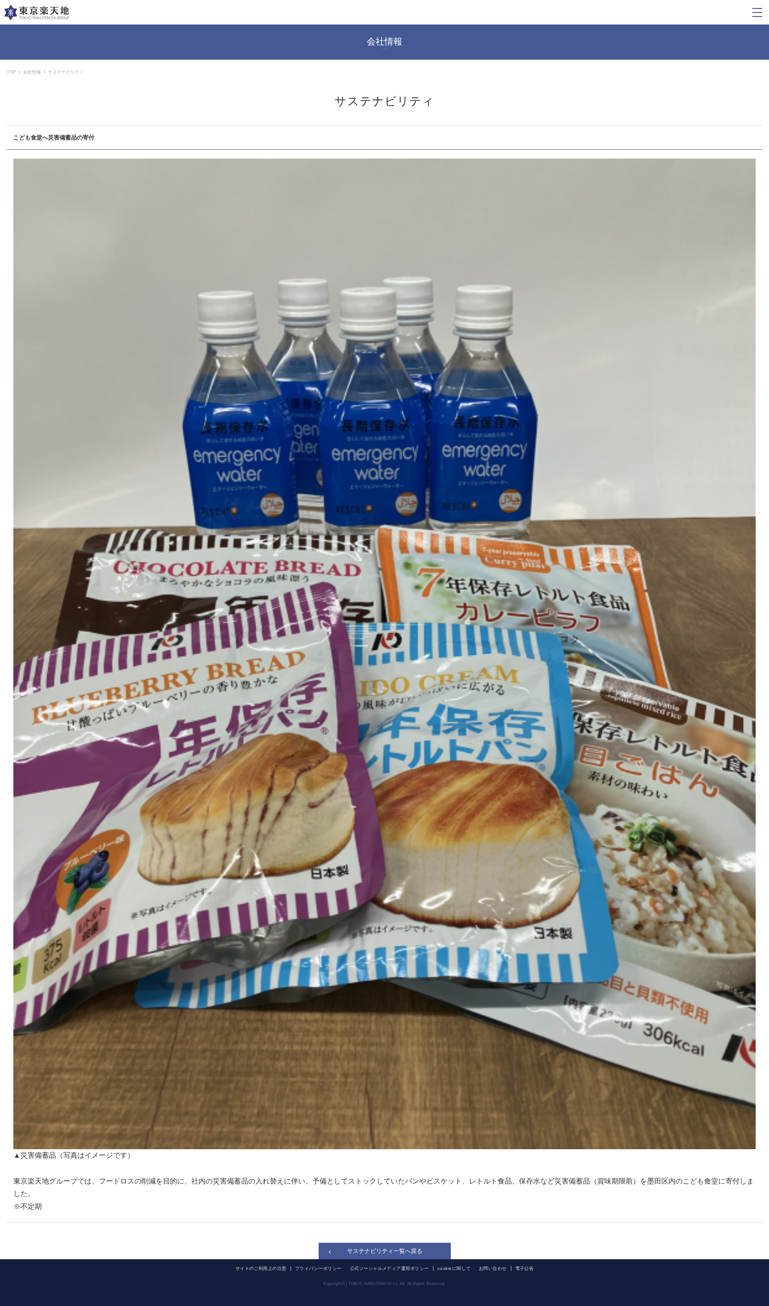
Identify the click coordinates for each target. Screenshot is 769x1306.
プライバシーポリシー (318, 1268)
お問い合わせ (493, 1268)
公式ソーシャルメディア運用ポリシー (389, 1268)
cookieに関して (454, 1268)
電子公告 (524, 1268)
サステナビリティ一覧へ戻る (384, 1251)
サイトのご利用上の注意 (261, 1268)
